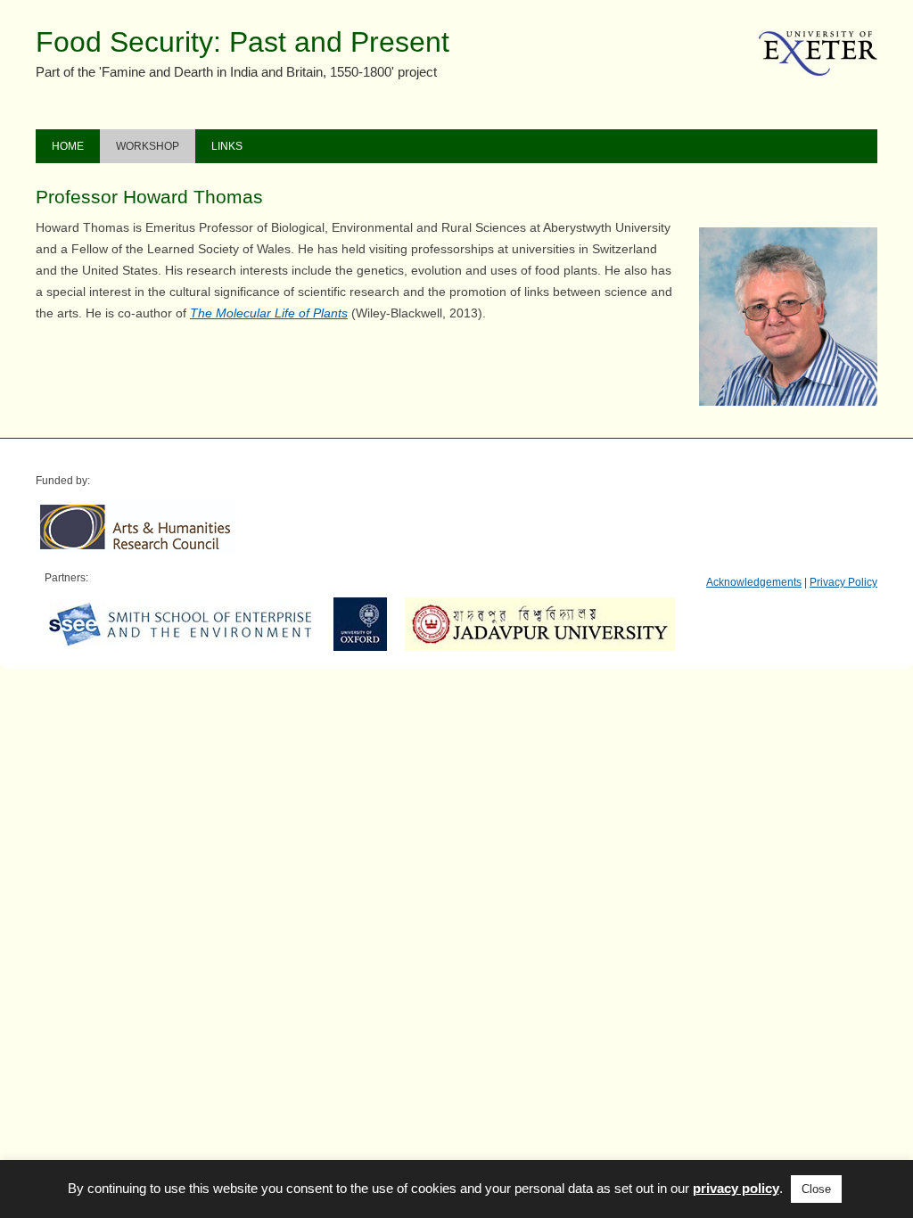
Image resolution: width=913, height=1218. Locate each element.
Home (68, 146)
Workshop (147, 146)
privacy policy (736, 1188)
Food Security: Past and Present (242, 42)
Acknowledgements (754, 582)
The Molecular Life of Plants (269, 313)
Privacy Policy (843, 582)
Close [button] (816, 1189)
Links (227, 146)
